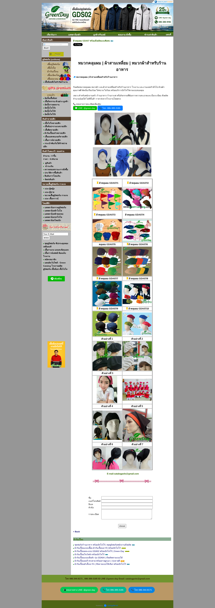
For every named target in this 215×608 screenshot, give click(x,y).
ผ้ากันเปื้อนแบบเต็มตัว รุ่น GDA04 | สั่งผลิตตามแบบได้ (99, 557)
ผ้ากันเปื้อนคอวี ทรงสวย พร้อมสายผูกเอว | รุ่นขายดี (97, 561)
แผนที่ (168, 34)
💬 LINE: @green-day (85, 108)
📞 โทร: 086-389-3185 (110, 108)
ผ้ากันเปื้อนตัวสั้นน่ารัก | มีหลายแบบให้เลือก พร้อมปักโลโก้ (100, 564)
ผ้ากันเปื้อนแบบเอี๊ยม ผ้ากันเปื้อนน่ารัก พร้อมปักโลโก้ (98, 548)
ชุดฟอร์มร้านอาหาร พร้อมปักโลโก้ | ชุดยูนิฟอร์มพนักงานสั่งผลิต (103, 545)
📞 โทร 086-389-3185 (113, 590)
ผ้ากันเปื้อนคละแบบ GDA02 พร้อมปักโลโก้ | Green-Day (99, 551)
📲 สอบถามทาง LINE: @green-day (79, 590)
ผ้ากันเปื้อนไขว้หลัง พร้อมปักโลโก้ (89, 554)
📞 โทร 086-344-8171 (141, 590)
